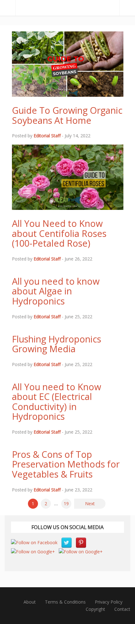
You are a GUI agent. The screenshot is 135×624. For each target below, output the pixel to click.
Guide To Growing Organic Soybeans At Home (67, 115)
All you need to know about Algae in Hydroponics (56, 291)
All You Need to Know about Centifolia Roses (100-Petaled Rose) (59, 233)
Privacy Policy (108, 602)
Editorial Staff (47, 136)
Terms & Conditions (65, 602)
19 (66, 503)
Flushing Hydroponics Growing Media (56, 344)
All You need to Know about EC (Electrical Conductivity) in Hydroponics (56, 401)
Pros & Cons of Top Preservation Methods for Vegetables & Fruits (66, 464)
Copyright (95, 609)
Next (90, 503)
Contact (122, 609)
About (30, 602)
